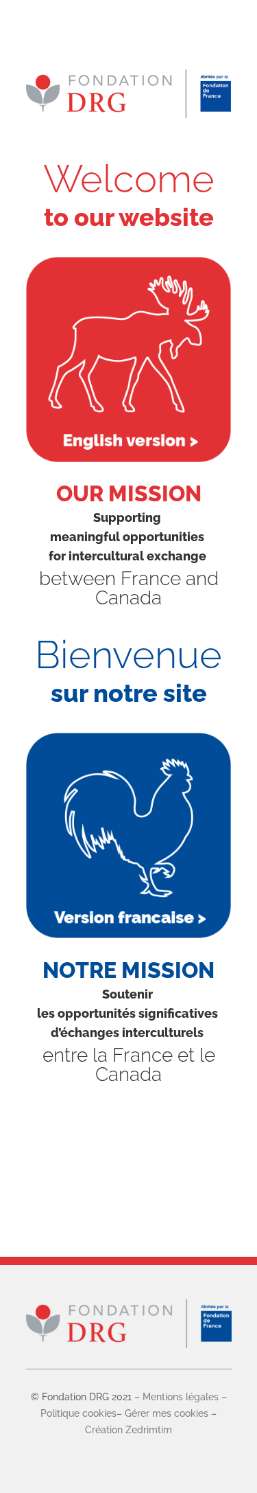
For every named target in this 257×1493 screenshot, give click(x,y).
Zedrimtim (147, 1429)
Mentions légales (181, 1396)
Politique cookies (78, 1413)
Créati (98, 1429)
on (117, 1429)
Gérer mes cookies (166, 1413)
